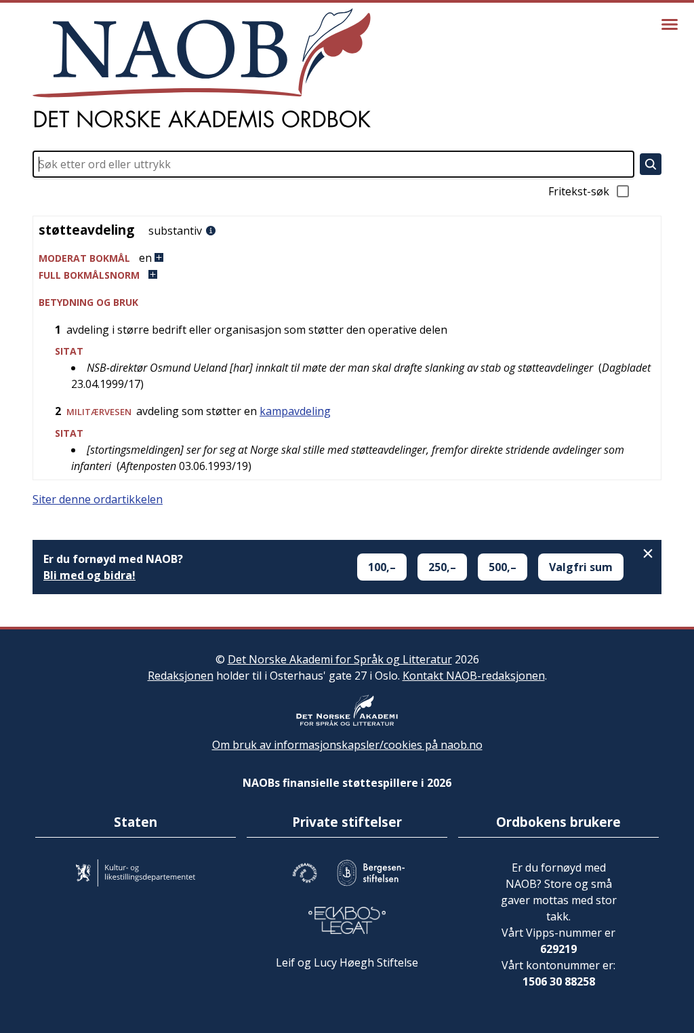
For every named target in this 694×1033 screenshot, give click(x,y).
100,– (382, 567)
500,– (502, 567)
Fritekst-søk (578, 191)
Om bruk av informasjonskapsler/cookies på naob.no (347, 744)
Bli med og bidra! (89, 575)
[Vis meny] (670, 24)
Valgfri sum (581, 567)
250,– (442, 567)
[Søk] (650, 164)
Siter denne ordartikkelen (98, 499)
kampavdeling (295, 411)
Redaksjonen (180, 675)
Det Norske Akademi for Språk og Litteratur (340, 659)
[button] (347, 258)
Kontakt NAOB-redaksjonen (474, 675)
